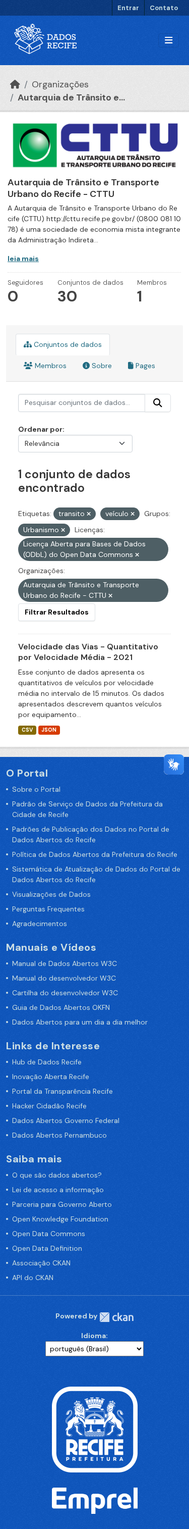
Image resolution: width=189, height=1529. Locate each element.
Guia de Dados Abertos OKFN (61, 1007)
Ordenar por (40, 429)
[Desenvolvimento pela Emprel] (95, 1499)
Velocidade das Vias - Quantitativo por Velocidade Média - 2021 (88, 651)
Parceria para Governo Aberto (62, 1204)
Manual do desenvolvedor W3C (64, 978)
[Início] (15, 84)
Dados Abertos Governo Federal (65, 1120)
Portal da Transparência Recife (62, 1091)
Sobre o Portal (36, 789)
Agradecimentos (39, 923)
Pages (144, 365)
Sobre (101, 365)
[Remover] (89, 514)
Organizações (60, 84)
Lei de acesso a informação (58, 1189)
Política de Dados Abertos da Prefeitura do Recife (94, 854)
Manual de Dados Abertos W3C (64, 963)
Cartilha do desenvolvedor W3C (65, 992)
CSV (27, 730)
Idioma (93, 1335)
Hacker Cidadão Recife (49, 1105)
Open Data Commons (48, 1233)
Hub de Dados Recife (47, 1061)
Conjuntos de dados (67, 344)
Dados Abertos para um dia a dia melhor (80, 1022)
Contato (164, 8)
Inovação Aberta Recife (50, 1076)
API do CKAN (32, 1277)
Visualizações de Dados (51, 894)
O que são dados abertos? (57, 1175)
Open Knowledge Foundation (60, 1219)
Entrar (128, 8)
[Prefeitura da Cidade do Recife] (95, 1428)
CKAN (116, 1317)
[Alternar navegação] (168, 40)
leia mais (23, 258)
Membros (50, 365)
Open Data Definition (47, 1248)
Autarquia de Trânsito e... (71, 97)
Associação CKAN (41, 1262)
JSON (48, 730)
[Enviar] (158, 403)
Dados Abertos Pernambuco (59, 1135)
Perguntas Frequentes (48, 908)
